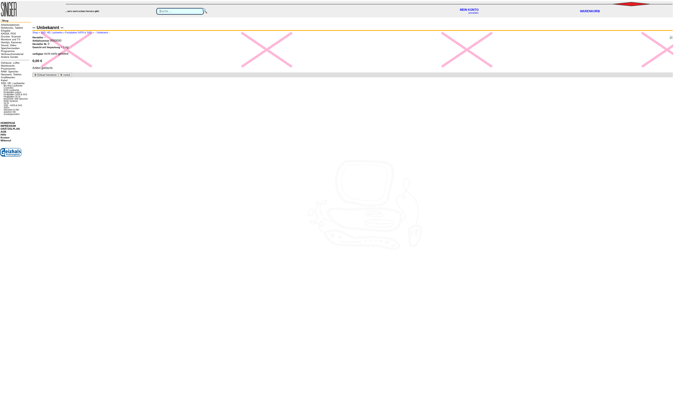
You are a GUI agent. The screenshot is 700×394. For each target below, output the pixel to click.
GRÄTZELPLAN (10, 128)
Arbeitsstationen (10, 24)
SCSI (6, 103)
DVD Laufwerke (11, 90)
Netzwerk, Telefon (11, 74)
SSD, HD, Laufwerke (52, 32)
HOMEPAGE (8, 122)
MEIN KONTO (469, 9)
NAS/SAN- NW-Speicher (16, 99)
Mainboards (8, 65)
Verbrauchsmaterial (12, 54)
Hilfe (3, 134)
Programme (8, 51)
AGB (3, 131)
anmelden (473, 12)
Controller (8, 88)
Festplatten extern (12, 92)
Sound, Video (8, 45)
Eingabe (5, 30)
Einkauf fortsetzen (47, 75)
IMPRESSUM (8, 125)
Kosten (5, 137)
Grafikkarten (8, 77)
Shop (35, 32)
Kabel (4, 80)
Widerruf (6, 140)
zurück (66, 75)
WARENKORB (590, 11)
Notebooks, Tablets (12, 27)
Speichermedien (10, 48)
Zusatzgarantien (12, 114)
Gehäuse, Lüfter (10, 62)
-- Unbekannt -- (102, 32)
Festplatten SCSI (12, 97)
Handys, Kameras (11, 42)
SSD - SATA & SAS (13, 105)
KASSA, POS (8, 33)
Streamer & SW (11, 110)
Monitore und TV (10, 39)
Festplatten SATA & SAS (78, 32)
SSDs (6, 108)
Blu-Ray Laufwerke (13, 86)
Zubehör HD (10, 112)
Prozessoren (8, 68)
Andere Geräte (9, 56)
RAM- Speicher (9, 71)
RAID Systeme (11, 101)
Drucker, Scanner (11, 36)
